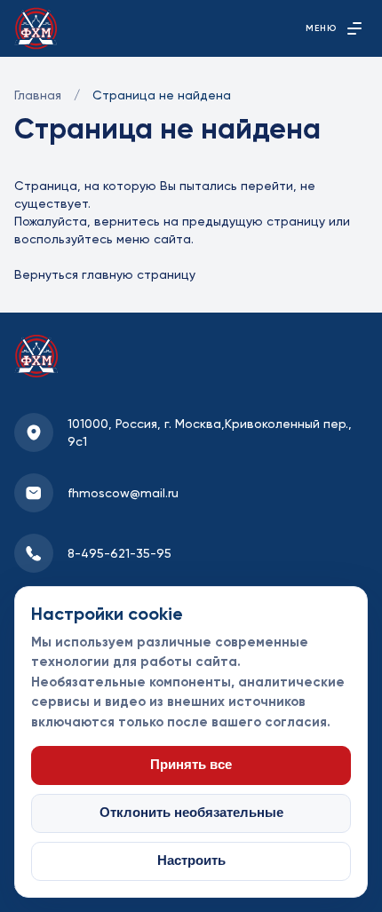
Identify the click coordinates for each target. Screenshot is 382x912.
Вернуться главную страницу (104, 274)
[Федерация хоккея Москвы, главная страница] (36, 28)
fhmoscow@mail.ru (123, 493)
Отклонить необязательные (191, 812)
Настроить (191, 860)
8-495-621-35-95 (119, 553)
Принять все (191, 764)
